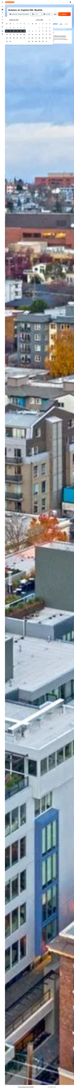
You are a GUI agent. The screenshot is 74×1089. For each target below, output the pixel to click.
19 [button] (20, 34)
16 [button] (10, 34)
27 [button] (24, 38)
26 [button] (20, 38)
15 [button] (6, 34)
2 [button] (10, 27)
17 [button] (13, 34)
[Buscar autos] (2, 12)
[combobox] (20, 14)
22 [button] (7, 38)
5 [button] (20, 27)
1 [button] (39, 27)
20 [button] (24, 34)
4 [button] (17, 27)
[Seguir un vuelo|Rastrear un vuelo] (2, 19)
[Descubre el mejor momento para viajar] (2, 22)
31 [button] (46, 41)
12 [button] (20, 31)
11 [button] (17, 31)
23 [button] (10, 38)
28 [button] (36, 41)
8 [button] (39, 31)
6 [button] (24, 27)
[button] (2, 2)
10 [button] (13, 31)
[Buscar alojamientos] (2, 9)
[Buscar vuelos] (2, 6)
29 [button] (7, 41)
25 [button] (17, 38)
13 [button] (24, 31)
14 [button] (35, 34)
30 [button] (10, 41)
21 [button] (35, 38)
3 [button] (46, 27)
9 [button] (10, 31)
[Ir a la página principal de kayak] (9, 2)
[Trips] (2, 26)
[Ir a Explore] (2, 16)
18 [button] (17, 34)
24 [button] (13, 38)
